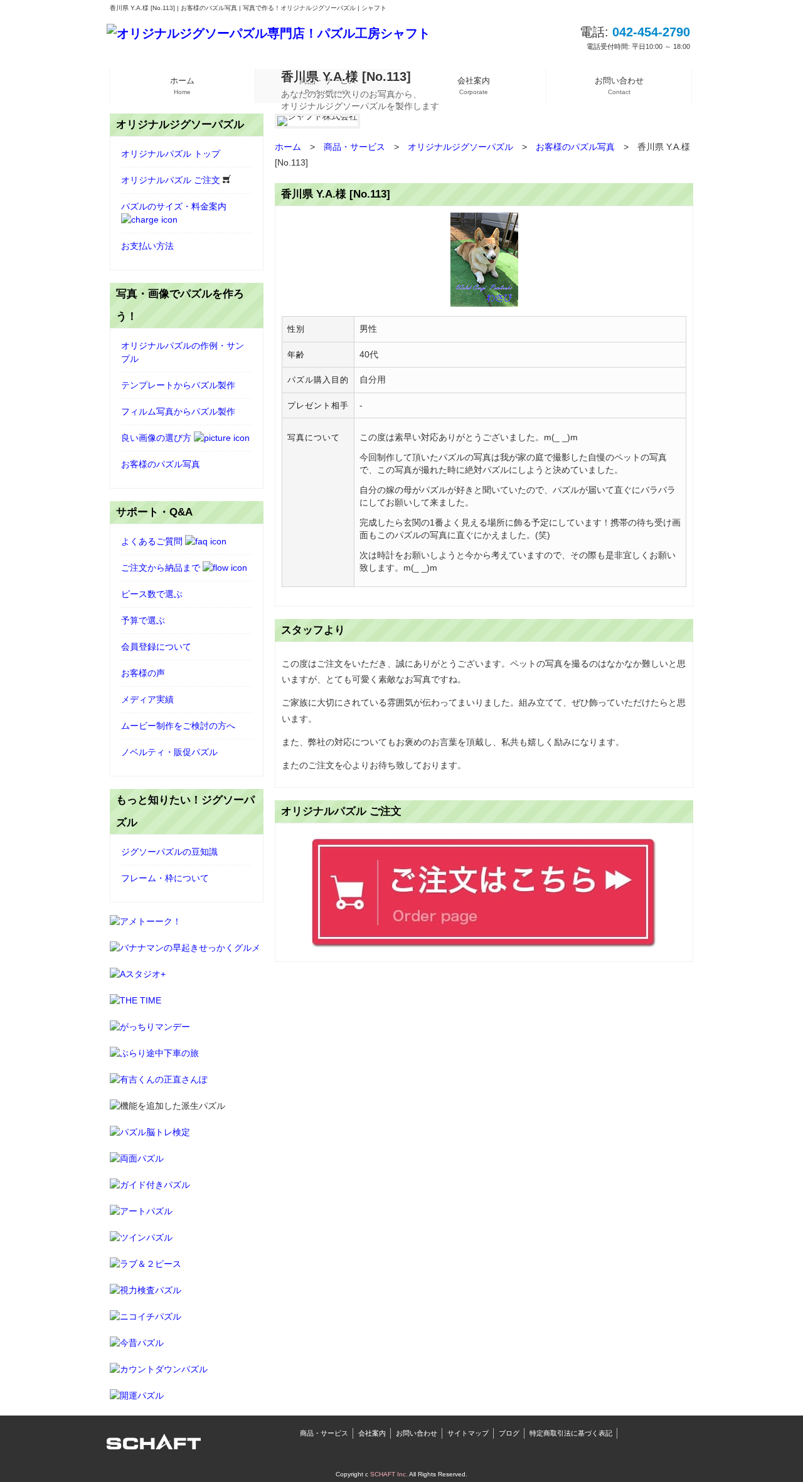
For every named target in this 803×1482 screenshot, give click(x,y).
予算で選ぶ (143, 620)
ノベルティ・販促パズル (169, 752)
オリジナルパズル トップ (170, 154)
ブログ (509, 1433)
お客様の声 (143, 673)
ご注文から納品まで (162, 568)
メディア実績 (147, 699)
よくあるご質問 (153, 541)
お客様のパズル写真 (160, 464)
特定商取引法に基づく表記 (570, 1433)
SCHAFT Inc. (389, 1474)
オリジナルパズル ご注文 (172, 180)
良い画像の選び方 (157, 438)
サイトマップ (468, 1433)
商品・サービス (324, 1433)
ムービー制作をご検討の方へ (178, 726)
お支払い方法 (147, 246)
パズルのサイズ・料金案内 (173, 206)
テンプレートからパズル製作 (178, 385)
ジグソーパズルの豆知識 (169, 852)
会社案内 (372, 1433)
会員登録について (156, 647)
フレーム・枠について (165, 878)
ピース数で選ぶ (152, 594)
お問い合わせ (416, 1433)
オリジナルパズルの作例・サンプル (182, 352)
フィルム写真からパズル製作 (178, 411)
